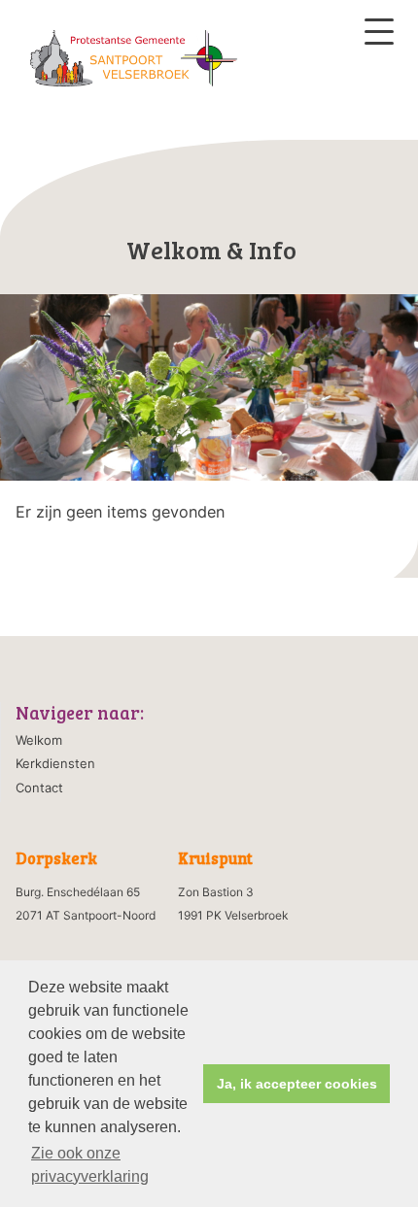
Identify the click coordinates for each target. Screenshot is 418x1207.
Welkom (39, 740)
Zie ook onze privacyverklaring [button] (90, 1165)
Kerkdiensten (55, 763)
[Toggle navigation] (379, 31)
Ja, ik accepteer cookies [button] (297, 1083)
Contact (39, 787)
